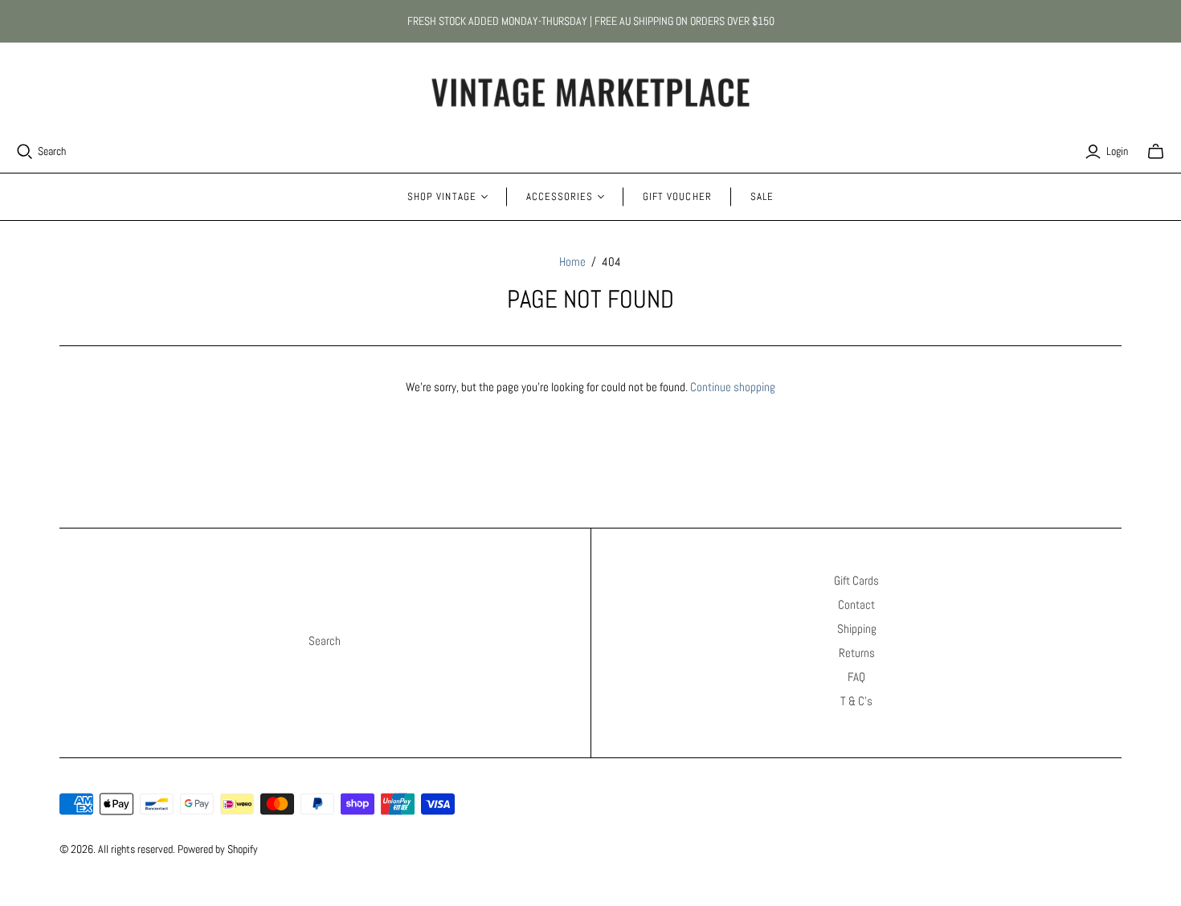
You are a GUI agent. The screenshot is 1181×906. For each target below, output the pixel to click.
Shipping (857, 628)
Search (52, 151)
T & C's (856, 700)
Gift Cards (856, 580)
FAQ (856, 676)
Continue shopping (732, 386)
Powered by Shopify (218, 849)
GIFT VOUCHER (677, 196)
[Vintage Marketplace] (590, 93)
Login (1117, 151)
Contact (856, 604)
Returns (857, 652)
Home (572, 261)
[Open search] (25, 152)
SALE (762, 196)
